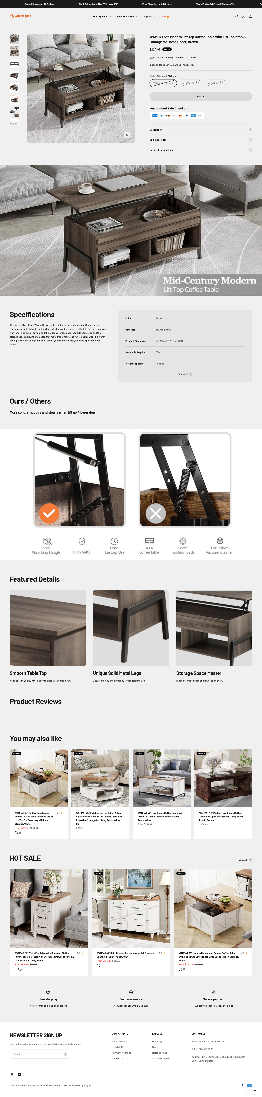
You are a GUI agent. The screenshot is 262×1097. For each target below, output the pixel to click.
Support (147, 16)
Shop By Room (100, 16)
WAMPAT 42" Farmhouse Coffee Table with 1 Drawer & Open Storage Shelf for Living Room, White (161, 816)
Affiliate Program (161, 1058)
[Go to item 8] (14, 124)
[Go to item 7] (14, 112)
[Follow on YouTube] (19, 1074)
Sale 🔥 (165, 16)
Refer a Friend (159, 1052)
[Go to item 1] (14, 39)
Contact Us (118, 1058)
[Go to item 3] (14, 64)
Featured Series (125, 16)
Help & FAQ (117, 1046)
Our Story (157, 1041)
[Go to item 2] (14, 51)
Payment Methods (121, 1052)
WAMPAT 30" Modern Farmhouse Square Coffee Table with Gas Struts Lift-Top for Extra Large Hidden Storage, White (209, 957)
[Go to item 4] (14, 76)
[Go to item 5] (14, 88)
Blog (154, 1046)
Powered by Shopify (81, 1085)
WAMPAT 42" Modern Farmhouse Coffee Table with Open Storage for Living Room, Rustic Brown (221, 816)
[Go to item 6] (14, 100)
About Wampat (120, 1041)
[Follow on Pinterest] (12, 1074)
